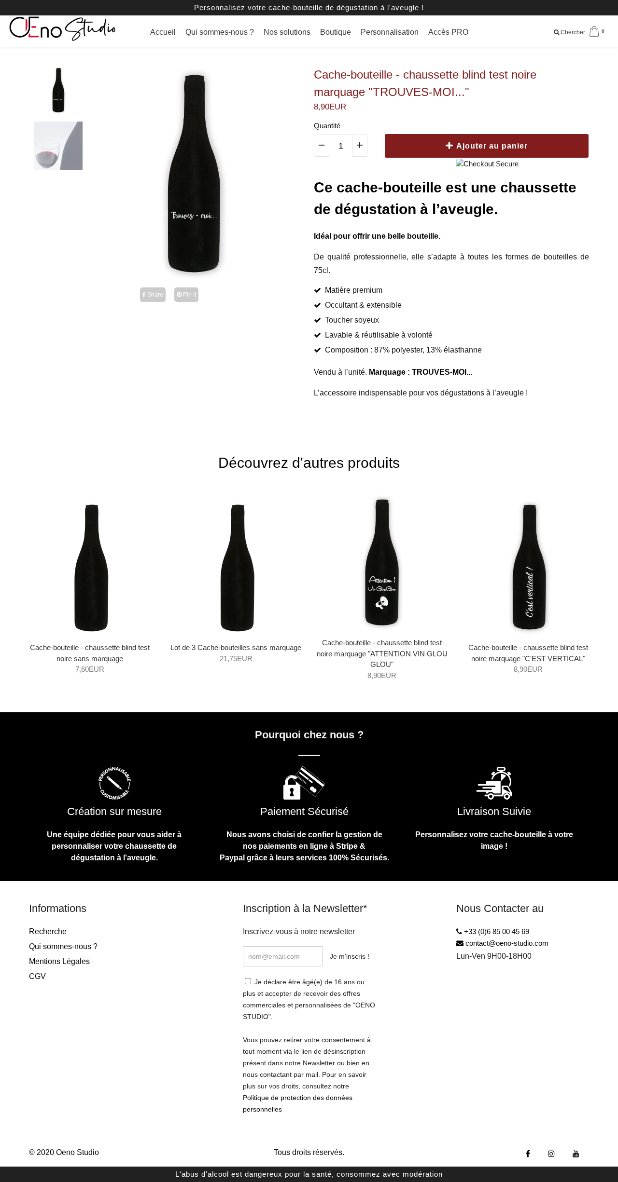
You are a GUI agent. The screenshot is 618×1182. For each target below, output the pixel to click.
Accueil (163, 32)
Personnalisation (390, 32)
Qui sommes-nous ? (219, 32)
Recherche (48, 931)
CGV (37, 976)
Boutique (335, 32)
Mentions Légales (59, 961)
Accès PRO (448, 32)
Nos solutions (287, 32)
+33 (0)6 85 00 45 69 (495, 931)
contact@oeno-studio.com (506, 943)
